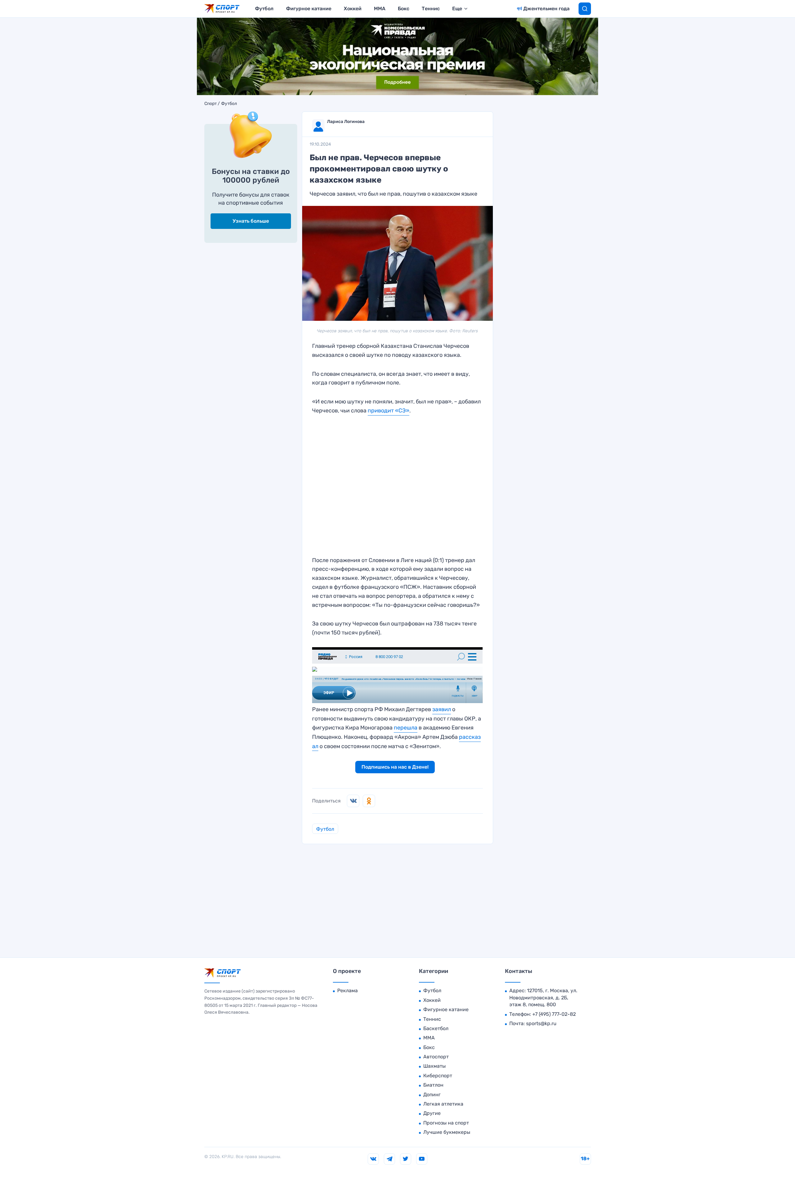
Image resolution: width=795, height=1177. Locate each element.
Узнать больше (251, 221)
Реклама (347, 990)
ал (315, 746)
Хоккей (352, 8)
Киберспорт (437, 1076)
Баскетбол (435, 1028)
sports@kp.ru (541, 1023)
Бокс (403, 8)
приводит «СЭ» (388, 410)
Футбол (264, 8)
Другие (432, 1113)
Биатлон (433, 1085)
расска (468, 737)
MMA (379, 8)
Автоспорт (436, 1057)
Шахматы (434, 1066)
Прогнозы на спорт (446, 1123)
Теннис (431, 8)
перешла (405, 727)
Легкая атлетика (443, 1104)
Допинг (432, 1094)
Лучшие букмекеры (446, 1132)
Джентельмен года (546, 8)
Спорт (210, 103)
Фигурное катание (308, 8)
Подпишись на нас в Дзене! (395, 767)
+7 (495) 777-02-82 (554, 1014)
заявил (441, 709)
